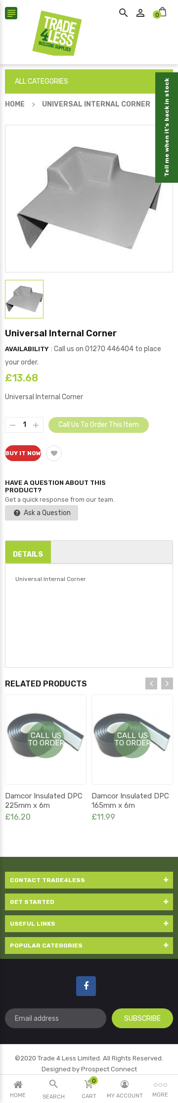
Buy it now (23, 453)
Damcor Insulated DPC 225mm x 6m (44, 800)
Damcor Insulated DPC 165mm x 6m (130, 800)
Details (28, 554)
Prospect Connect (109, 1069)
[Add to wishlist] (54, 453)
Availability (26, 349)
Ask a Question (46, 513)
